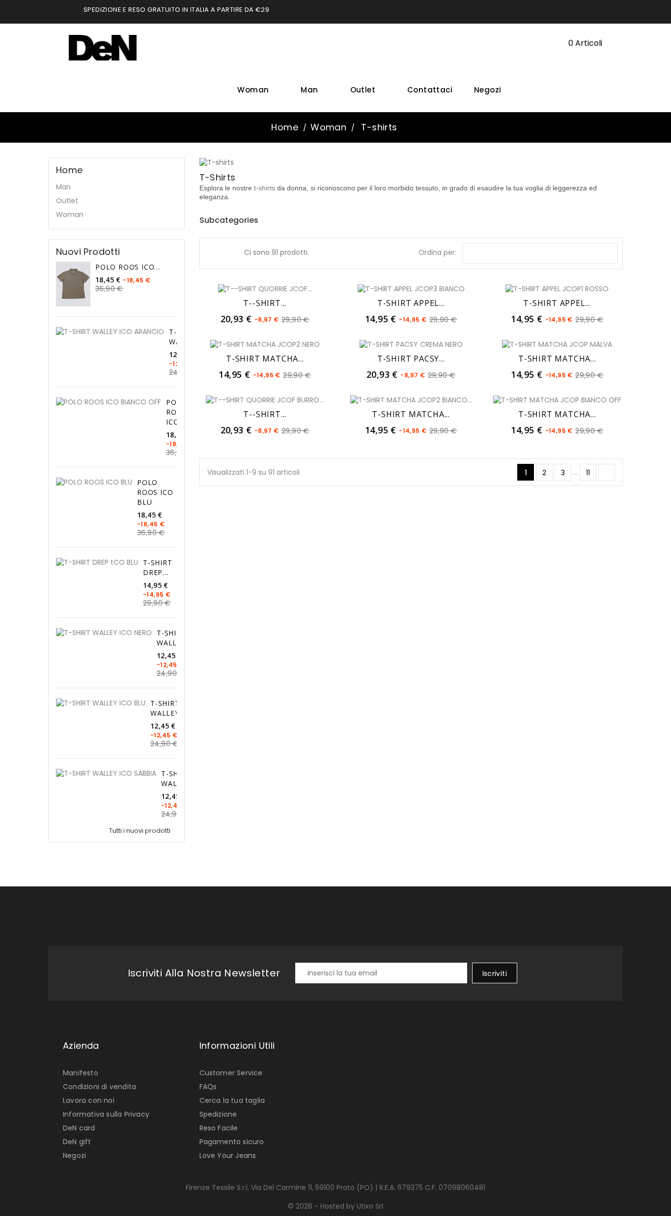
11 (588, 473)
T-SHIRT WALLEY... (174, 637)
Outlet (366, 90)
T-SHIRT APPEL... (411, 303)
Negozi (487, 90)
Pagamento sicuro (231, 1142)
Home (69, 170)
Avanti (607, 472)
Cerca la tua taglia (232, 1100)
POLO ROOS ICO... (127, 267)
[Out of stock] (389, 344)
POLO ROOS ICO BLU (155, 492)
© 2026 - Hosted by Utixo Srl (335, 1206)
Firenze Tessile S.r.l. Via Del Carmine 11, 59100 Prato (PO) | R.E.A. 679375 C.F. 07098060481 (335, 1187)
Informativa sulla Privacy (106, 1114)
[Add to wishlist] (265, 288)
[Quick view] (286, 288)
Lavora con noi (88, 1100)
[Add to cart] (243, 288)
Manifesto (80, 1073)
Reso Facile (218, 1128)
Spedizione (218, 1114)
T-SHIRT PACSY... (411, 358)
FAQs (208, 1087)
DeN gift (77, 1142)
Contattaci (429, 90)
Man (313, 90)
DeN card (79, 1128)
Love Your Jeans (227, 1155)
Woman (256, 90)
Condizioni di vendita (99, 1087)
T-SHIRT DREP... (157, 567)
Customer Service (231, 1073)
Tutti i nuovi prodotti (142, 830)
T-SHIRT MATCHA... (265, 358)
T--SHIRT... (264, 303)
